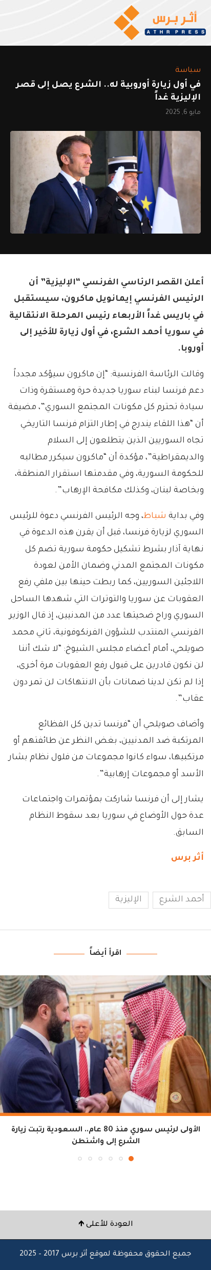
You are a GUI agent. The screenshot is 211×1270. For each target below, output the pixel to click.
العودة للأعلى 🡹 (105, 1225)
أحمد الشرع (181, 900)
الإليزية (128, 900)
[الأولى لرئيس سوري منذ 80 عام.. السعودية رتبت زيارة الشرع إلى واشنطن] (105, 1046)
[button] (8, 1067)
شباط (154, 516)
